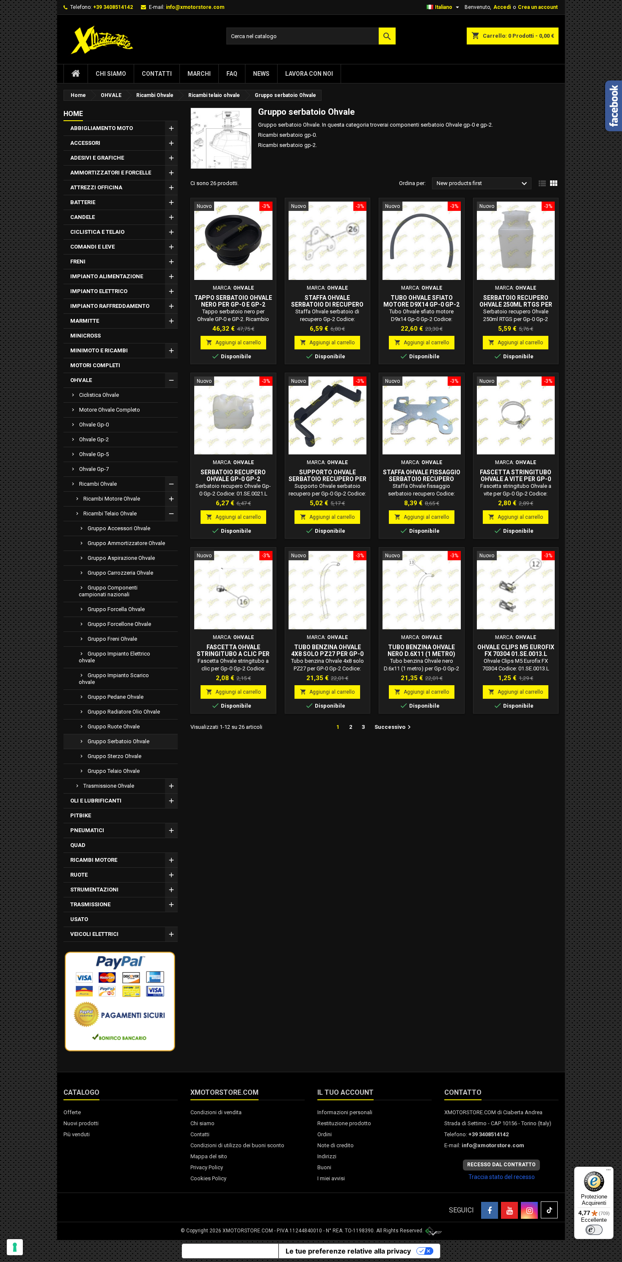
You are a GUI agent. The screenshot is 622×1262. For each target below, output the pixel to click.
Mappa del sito (208, 1156)
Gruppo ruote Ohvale (114, 726)
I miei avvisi (331, 1178)
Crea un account (538, 7)
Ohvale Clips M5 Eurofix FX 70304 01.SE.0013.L (515, 650)
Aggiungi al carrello (233, 342)
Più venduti (76, 1134)
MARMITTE (84, 321)
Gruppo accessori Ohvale (119, 528)
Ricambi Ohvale (98, 484)
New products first (483, 184)
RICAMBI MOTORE (93, 860)
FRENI (77, 261)
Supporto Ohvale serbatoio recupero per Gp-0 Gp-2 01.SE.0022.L (327, 479)
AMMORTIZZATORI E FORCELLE (110, 172)
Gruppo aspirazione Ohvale (121, 558)
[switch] (594, 1230)
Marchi (199, 73)
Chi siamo (111, 73)
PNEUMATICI (87, 830)
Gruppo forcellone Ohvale (119, 624)
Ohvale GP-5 (94, 454)
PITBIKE (80, 815)
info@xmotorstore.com (195, 7)
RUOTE (79, 875)
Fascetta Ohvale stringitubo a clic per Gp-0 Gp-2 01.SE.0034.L (233, 654)
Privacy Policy (206, 1167)
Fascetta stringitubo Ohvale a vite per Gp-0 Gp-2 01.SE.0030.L (515, 479)
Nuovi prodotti (81, 1123)
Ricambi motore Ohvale (111, 498)
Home (73, 114)
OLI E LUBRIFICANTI (95, 800)
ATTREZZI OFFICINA (96, 187)
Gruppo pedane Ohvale (115, 697)
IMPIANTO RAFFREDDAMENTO (109, 306)
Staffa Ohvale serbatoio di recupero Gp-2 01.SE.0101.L (327, 304)
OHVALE (81, 380)
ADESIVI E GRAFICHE (97, 158)
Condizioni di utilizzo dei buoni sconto (237, 1145)
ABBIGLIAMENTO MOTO (101, 128)
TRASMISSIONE (90, 904)
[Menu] (608, 1172)
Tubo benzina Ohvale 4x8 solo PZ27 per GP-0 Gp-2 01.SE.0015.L (327, 654)
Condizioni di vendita (216, 1112)
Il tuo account (345, 1092)
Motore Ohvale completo (109, 410)
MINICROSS (85, 335)
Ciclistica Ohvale (99, 395)
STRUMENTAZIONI (94, 889)
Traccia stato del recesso (501, 1176)
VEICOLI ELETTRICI (94, 934)
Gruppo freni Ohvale (112, 639)
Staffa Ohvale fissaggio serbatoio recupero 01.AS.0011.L (421, 479)
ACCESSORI (85, 143)
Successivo (393, 727)
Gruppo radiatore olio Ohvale (124, 711)
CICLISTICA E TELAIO (97, 232)
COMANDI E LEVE (92, 247)
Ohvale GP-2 (94, 439)
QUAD (77, 845)
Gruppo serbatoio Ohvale (118, 741)
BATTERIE (82, 202)
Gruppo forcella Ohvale (116, 609)
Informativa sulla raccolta (230, 1251)
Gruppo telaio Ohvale (114, 771)
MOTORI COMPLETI (95, 365)
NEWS (261, 73)
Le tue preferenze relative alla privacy (348, 1251)
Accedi (502, 7)
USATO (79, 919)
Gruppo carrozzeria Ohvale (120, 573)
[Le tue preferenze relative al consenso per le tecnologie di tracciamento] (15, 1247)
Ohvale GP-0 (94, 424)
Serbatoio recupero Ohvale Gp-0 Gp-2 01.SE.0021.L (233, 479)
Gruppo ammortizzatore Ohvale (126, 543)
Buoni (324, 1167)
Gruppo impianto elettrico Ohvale (114, 657)
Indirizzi (326, 1156)
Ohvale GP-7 (94, 469)
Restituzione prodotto (344, 1123)
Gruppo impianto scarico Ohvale (114, 678)
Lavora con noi (309, 73)
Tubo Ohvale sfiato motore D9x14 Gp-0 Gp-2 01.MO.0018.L (421, 304)
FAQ (231, 73)
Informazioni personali (344, 1112)
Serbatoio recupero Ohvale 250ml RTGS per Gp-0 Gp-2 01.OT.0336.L (515, 304)
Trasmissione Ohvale (108, 786)
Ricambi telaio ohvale (110, 513)
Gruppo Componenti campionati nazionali (108, 591)
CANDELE (82, 217)
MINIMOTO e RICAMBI (99, 350)
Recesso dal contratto (501, 1165)
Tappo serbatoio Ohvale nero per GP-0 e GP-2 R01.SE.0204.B (233, 304)
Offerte (72, 1112)
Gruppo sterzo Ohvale (114, 756)
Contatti (157, 73)
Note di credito (335, 1145)
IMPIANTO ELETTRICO (98, 291)
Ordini (324, 1134)
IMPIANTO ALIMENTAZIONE (106, 276)
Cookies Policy (208, 1178)
